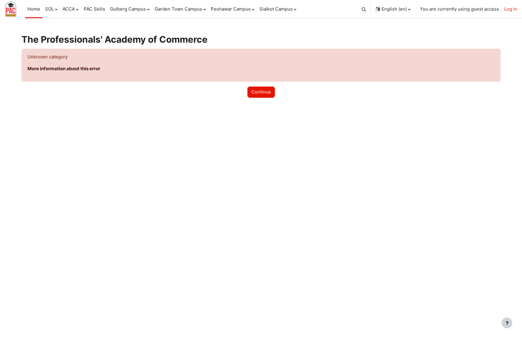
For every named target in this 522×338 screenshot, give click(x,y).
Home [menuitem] (33, 9)
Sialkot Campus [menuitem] (276, 9)
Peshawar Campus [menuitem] (231, 9)
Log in (510, 9)
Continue (261, 92)
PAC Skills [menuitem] (94, 9)
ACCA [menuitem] (69, 9)
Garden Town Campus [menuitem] (178, 9)
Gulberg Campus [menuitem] (128, 9)
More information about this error (63, 68)
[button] (364, 9)
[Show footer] (506, 322)
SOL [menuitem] (49, 9)
